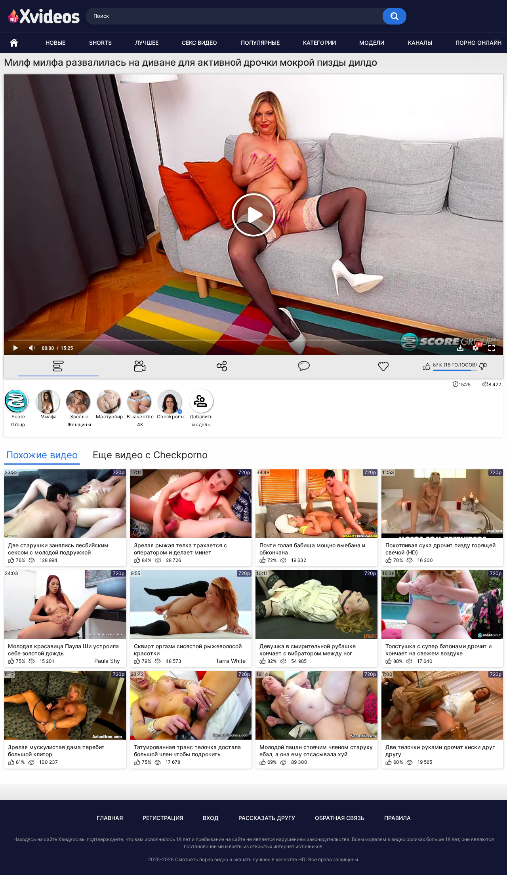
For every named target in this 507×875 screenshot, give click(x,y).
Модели (371, 42)
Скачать (460, 348)
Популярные (260, 42)
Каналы (420, 42)
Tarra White (231, 660)
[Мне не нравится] (483, 366)
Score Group (18, 420)
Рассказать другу (266, 817)
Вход (211, 817)
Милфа (48, 416)
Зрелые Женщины (79, 420)
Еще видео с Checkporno (150, 455)
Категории (319, 42)
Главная (110, 817)
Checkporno (171, 416)
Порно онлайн (478, 42)
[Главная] (14, 43)
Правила (397, 817)
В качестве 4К (140, 420)
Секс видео (199, 42)
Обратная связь (339, 817)
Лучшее (146, 42)
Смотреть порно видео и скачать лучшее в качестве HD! (241, 859)
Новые (55, 42)
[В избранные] (383, 366)
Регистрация (163, 817)
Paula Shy (107, 660)
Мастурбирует (110, 416)
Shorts (100, 42)
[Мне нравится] (427, 366)
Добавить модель (201, 420)
